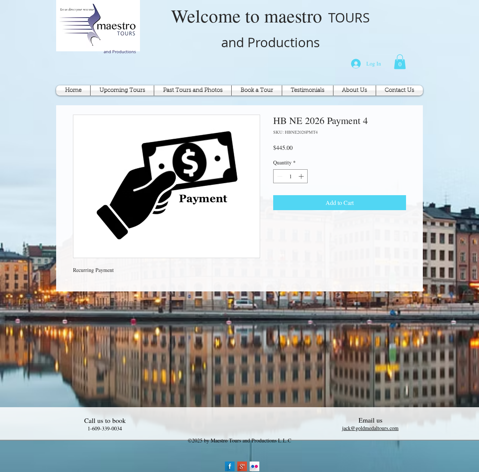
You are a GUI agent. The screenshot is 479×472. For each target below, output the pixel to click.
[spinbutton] (290, 176)
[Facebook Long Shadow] (230, 466)
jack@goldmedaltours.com (370, 428)
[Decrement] (279, 176)
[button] (400, 61)
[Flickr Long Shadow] (254, 466)
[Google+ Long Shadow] (242, 466)
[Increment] (301, 176)
